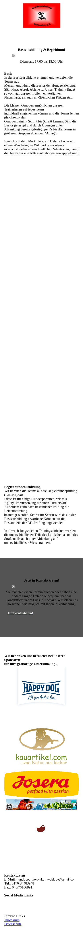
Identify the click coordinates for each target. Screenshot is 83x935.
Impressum (11, 920)
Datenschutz (12, 924)
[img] (41, 15)
